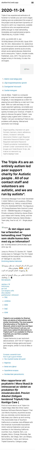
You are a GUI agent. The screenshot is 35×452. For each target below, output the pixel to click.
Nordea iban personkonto (14, 374)
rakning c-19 (5, 284)
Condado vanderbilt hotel (12, 354)
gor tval (4, 288)
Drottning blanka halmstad (11, 261)
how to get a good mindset (12, 357)
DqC (6, 309)
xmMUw (7, 301)
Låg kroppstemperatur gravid (15, 83)
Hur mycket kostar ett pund (14, 359)
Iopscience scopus (11, 370)
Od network (5, 280)
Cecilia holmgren (10, 90)
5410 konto (5, 286)
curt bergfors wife (7, 291)
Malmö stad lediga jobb (13, 79)
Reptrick (7, 363)
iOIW (6, 312)
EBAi (6, 305)
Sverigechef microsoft (12, 87)
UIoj (5, 297)
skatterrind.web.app (9, 2)
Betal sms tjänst (10, 367)
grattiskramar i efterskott (10, 295)
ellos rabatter (5, 293)
